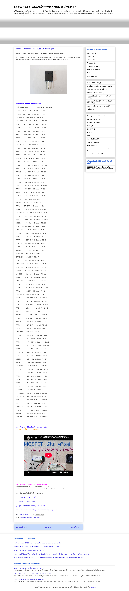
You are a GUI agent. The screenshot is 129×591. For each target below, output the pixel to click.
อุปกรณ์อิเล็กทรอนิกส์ (26, 506)
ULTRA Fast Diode (93, 69)
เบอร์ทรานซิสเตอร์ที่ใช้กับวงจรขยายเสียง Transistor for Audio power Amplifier (37, 543)
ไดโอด (21, 497)
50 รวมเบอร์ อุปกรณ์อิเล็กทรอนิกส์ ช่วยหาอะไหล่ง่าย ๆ (45, 7)
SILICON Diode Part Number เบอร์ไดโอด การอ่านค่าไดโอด (32, 574)
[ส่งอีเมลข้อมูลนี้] (36, 515)
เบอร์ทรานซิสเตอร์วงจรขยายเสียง (97, 106)
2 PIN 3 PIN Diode (93, 83)
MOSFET (37, 517)
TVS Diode (90, 59)
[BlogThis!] (38, 515)
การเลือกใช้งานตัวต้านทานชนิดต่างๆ (98, 86)
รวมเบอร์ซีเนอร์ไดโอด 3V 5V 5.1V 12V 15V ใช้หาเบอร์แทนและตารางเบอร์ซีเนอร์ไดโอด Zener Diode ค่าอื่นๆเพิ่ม (48, 557)
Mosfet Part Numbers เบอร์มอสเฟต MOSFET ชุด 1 (30, 550)
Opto (88, 132)
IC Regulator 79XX (93, 122)
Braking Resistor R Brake (95, 116)
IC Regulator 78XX (93, 119)
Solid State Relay (92, 142)
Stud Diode (90, 53)
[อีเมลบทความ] (32, 514)
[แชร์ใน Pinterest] (43, 515)
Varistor (89, 73)
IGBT (89, 126)
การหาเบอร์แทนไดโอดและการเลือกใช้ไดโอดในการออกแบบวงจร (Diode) (36, 546)
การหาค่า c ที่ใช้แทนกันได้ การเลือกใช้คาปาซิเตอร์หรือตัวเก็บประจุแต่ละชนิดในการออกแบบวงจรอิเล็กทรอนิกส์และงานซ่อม (51, 554)
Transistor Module (92, 66)
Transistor (90, 63)
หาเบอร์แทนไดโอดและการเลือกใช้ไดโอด (100, 149)
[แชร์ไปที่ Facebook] (42, 515)
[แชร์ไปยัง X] (40, 515)
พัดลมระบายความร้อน (94, 92)
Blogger (93, 587)
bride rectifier (91, 145)
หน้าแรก (48, 527)
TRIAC (89, 56)
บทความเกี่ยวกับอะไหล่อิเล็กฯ (28, 501)
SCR (88, 135)
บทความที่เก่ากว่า (74, 527)
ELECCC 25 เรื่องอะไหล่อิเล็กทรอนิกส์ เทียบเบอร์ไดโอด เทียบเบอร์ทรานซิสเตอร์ (100, 168)
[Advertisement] (64, 31)
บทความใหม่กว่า (22, 527)
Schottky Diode (92, 139)
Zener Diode (91, 76)
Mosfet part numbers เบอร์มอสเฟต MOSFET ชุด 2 (29, 579)
